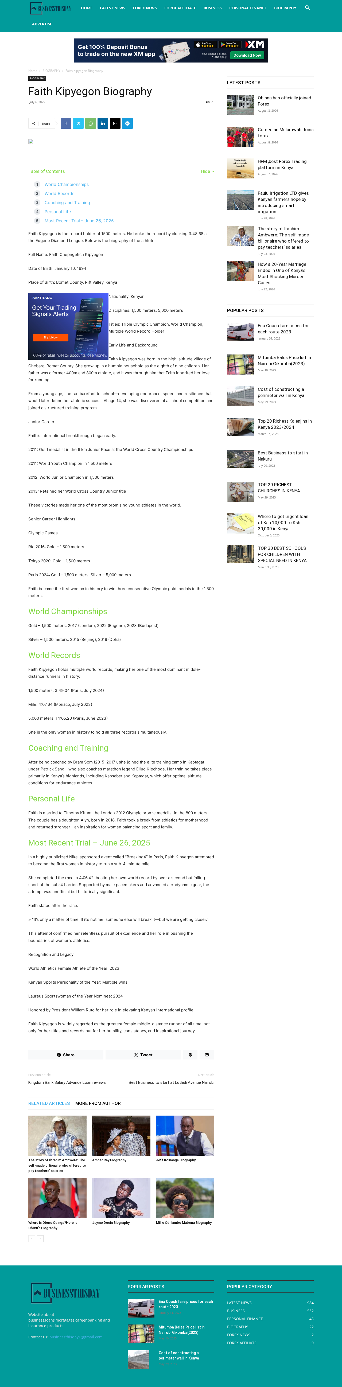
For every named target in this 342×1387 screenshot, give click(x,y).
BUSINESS (213, 7)
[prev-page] (31, 1238)
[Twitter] (78, 123)
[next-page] (40, 1238)
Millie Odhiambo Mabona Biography (184, 1223)
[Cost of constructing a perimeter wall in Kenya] (240, 396)
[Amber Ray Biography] (121, 1136)
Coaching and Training (67, 202)
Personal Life (58, 211)
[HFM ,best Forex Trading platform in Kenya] (240, 168)
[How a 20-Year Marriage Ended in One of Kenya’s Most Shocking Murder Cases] (240, 271)
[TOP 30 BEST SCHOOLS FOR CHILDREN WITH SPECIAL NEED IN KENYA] (240, 554)
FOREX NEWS (145, 7)
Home (32, 70)
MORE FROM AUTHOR (98, 1103)
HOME (86, 7)
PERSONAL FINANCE (248, 7)
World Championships (67, 184)
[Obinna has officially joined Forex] (240, 105)
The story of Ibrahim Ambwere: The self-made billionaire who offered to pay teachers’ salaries (57, 1165)
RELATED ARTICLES (49, 1103)
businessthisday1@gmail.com (76, 1336)
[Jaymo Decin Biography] (121, 1198)
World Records (59, 193)
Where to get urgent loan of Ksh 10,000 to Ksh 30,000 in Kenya (283, 522)
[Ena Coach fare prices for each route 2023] (240, 332)
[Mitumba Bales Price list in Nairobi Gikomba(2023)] (240, 364)
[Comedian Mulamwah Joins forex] (240, 137)
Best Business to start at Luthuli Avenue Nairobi (171, 1082)
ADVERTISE (42, 23)
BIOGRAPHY (285, 7)
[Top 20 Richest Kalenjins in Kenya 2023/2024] (240, 427)
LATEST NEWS (112, 7)
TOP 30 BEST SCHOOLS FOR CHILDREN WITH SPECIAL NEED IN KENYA (282, 554)
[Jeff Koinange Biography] (185, 1136)
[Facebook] (66, 123)
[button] (307, 8)
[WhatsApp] (90, 123)
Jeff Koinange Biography (176, 1160)
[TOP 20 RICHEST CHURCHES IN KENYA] (240, 492)
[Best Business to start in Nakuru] (240, 459)
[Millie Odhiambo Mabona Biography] (185, 1198)
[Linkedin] (103, 123)
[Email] (115, 123)
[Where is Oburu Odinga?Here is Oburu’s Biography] (57, 1198)
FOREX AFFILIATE (180, 7)
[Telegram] (127, 123)
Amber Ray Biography (109, 1160)
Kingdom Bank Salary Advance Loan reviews (67, 1082)
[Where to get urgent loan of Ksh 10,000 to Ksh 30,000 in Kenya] (240, 523)
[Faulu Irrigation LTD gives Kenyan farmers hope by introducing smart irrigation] (240, 200)
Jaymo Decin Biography (111, 1223)
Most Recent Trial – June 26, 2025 (79, 220)
